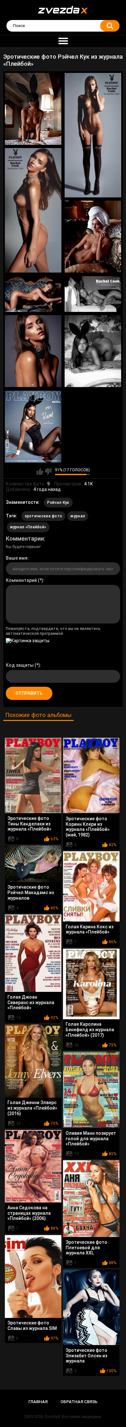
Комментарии (25, 538)
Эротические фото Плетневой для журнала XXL (86, 1248)
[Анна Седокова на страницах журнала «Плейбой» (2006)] (33, 1166)
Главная (37, 1401)
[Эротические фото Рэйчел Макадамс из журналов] (33, 863)
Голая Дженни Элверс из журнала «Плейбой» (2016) (32, 1108)
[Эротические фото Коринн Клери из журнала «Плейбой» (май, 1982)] (91, 775)
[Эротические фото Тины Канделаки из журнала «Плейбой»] (33, 775)
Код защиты (20, 665)
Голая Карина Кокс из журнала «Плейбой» (89, 929)
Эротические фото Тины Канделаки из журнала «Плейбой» (29, 824)
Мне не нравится (48, 471)
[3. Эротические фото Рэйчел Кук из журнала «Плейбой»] (33, 210)
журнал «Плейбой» (28, 527)
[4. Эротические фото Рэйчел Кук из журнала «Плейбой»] (93, 237)
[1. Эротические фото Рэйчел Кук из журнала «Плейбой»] (33, 109)
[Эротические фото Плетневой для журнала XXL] (91, 1198)
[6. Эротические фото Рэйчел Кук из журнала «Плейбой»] (93, 294)
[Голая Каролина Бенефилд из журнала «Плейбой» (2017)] (91, 984)
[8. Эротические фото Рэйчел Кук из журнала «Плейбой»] (93, 351)
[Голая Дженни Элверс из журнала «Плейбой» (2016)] (33, 1061)
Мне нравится (40, 471)
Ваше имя (16, 558)
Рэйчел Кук (58, 502)
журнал (77, 516)
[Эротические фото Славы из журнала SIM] (33, 1276)
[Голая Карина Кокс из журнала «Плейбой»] (91, 886)
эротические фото (43, 516)
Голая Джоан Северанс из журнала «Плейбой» (30, 1002)
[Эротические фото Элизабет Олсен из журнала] (91, 1307)
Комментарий (21, 580)
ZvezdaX (52, 1416)
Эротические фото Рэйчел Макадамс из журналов (30, 892)
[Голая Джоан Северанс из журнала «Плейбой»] (33, 953)
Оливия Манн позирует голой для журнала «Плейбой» (91, 1139)
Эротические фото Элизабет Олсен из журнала (86, 1356)
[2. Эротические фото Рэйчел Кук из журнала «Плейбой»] (93, 135)
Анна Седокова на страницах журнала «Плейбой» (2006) (29, 1213)
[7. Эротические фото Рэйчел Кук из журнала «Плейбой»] (33, 351)
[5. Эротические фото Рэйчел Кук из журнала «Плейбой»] (33, 294)
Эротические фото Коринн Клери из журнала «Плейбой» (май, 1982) (88, 826)
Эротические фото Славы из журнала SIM (32, 1325)
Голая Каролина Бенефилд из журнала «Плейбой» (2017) (90, 1030)
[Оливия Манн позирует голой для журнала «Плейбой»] (91, 1090)
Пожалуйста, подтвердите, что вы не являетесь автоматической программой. (53, 630)
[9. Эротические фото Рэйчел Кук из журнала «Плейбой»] (33, 427)
